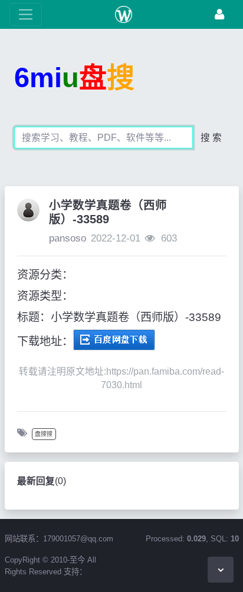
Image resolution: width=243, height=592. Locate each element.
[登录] (219, 14)
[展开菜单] (25, 14)
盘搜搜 (43, 434)
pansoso (67, 238)
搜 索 (211, 138)
